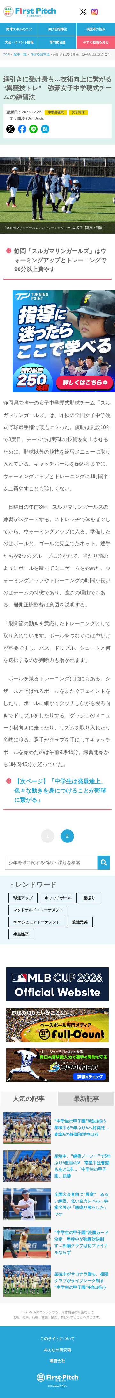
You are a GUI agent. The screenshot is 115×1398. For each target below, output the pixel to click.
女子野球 (78, 112)
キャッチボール (58, 898)
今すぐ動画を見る (96, 42)
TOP (6, 54)
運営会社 (57, 1361)
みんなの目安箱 (57, 1350)
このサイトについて (57, 1339)
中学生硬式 (56, 112)
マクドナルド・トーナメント (38, 910)
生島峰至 (21, 934)
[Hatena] (45, 129)
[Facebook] (22, 129)
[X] (10, 129)
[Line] (33, 129)
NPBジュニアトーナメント (36, 922)
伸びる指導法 (57, 29)
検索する (104, 863)
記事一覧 (20, 54)
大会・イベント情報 (19, 42)
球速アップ (23, 898)
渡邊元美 (80, 922)
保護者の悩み (95, 29)
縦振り (89, 898)
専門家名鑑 (57, 42)
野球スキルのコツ (19, 29)
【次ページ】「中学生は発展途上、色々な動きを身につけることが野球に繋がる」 (60, 790)
